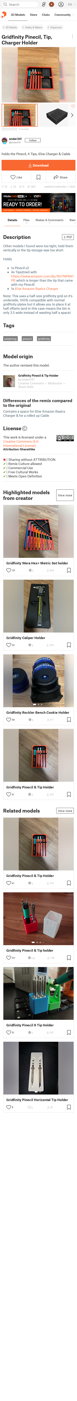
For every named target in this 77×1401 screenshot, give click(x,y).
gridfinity (44, 338)
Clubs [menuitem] (46, 14)
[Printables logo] (4, 14)
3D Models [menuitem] (18, 14)
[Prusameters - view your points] (51, 4)
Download (41, 165)
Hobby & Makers (33, 27)
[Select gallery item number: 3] (41, 704)
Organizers (56, 27)
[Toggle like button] (8, 570)
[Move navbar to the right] (73, 15)
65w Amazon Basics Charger (36, 288)
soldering (10, 338)
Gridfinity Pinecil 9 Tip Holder (30, 1025)
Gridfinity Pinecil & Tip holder (29, 950)
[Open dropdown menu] (72, 36)
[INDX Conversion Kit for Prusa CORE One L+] (38, 202)
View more (65, 495)
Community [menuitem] (62, 14)
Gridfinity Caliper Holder (25, 638)
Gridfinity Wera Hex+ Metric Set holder (37, 563)
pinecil (27, 338)
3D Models (11, 27)
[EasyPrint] (44, 4)
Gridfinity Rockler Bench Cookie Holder (37, 712)
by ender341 (26, 379)
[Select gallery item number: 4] (43, 942)
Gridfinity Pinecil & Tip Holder (30, 787)
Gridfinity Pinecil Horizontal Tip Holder (37, 1100)
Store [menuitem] (33, 14)
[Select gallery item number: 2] (38, 704)
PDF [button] (69, 237)
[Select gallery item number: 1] (34, 704)
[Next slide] (71, 115)
